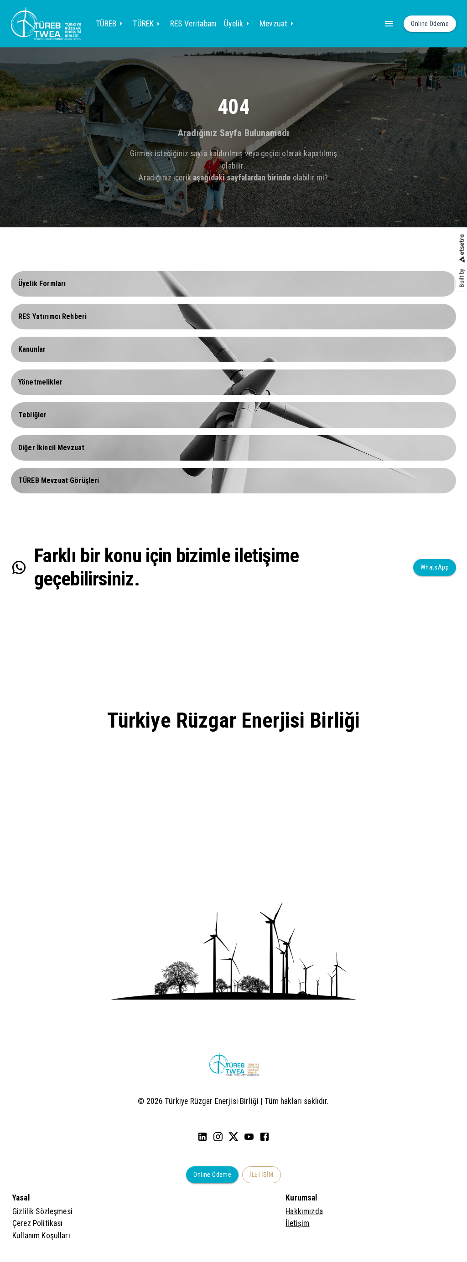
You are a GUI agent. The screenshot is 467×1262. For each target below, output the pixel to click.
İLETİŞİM (261, 1174)
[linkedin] (202, 1136)
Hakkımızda (304, 1211)
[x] (233, 1136)
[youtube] (249, 1136)
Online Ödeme (212, 1174)
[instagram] (218, 1136)
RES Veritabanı (193, 23)
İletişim (297, 1223)
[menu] (389, 24)
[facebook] (264, 1136)
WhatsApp (434, 567)
